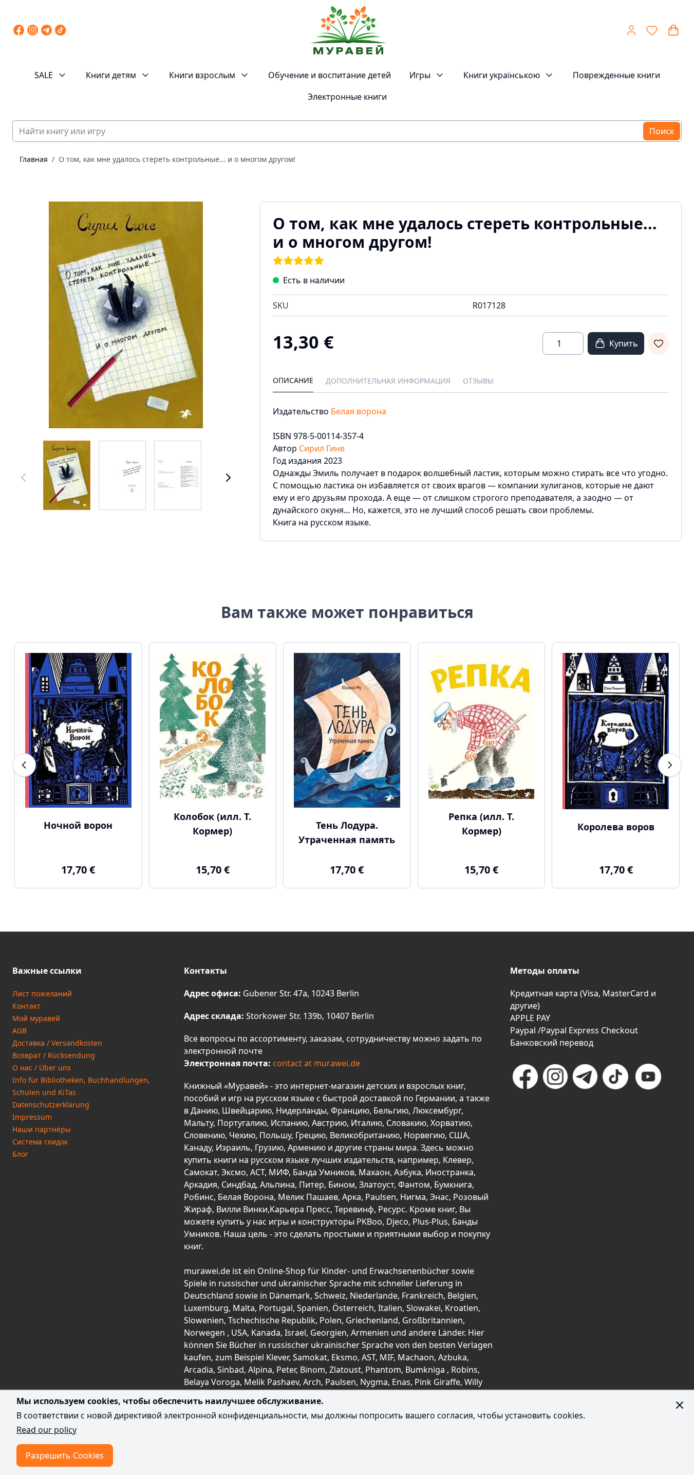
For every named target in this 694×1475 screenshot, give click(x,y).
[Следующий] (228, 477)
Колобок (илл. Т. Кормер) (212, 823)
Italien (390, 1308)
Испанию (289, 1122)
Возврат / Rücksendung (53, 1055)
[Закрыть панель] (679, 1405)
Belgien (461, 1295)
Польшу (275, 1135)
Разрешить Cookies (65, 1455)
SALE (43, 75)
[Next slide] (670, 765)
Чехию (242, 1135)
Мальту (198, 1122)
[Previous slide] (24, 765)
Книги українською (501, 75)
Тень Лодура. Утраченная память (346, 832)
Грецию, (311, 1135)
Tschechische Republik (271, 1320)
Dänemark (289, 1295)
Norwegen (205, 1332)
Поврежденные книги (616, 75)
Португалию (242, 1122)
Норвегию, (425, 1135)
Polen (331, 1320)
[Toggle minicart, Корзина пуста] (673, 30)
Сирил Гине (322, 448)
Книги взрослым (202, 75)
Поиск (661, 131)
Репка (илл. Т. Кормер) (481, 823)
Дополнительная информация (388, 381)
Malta (244, 1308)
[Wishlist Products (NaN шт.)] (652, 30)
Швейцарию (247, 1110)
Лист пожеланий (42, 993)
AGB (19, 1030)
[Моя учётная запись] (631, 30)
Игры (419, 75)
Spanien (312, 1308)
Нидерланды (301, 1110)
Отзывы (478, 381)
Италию (366, 1122)
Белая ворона (358, 411)
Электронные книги (347, 96)
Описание (293, 380)
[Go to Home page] (347, 30)
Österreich (353, 1308)
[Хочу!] (658, 343)
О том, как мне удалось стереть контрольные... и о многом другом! (177, 159)
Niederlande (374, 1295)
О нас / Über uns (41, 1067)
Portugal (276, 1308)
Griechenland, (373, 1320)
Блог (20, 1154)
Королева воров (615, 827)
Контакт (26, 1006)
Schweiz (330, 1295)
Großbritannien (432, 1320)
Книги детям (111, 75)
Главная (34, 159)
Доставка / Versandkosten (57, 1043)
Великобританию (365, 1135)
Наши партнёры (41, 1129)
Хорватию (450, 1122)
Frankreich (422, 1295)
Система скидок (40, 1141)
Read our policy (46, 1429)
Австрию (329, 1122)
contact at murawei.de (315, 1063)
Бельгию (390, 1110)
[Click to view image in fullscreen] (125, 315)
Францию (350, 1110)
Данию (204, 1110)
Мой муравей (36, 1018)
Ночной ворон (78, 825)
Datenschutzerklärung (50, 1104)
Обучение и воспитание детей (329, 75)
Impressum (32, 1117)
